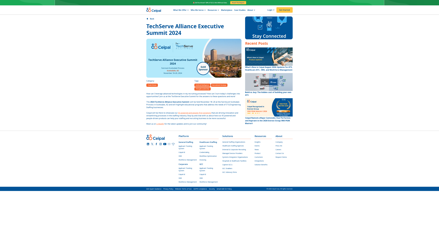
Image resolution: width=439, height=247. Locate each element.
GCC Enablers (227, 168)
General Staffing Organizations (233, 142)
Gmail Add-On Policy (224, 189)
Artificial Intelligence (202, 85)
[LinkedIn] (148, 144)
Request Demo (281, 157)
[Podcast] (173, 144)
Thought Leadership (202, 89)
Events (257, 146)
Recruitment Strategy (219, 85)
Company (279, 142)
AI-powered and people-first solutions (194, 113)
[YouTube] (164, 144)
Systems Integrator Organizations (235, 157)
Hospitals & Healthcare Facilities (234, 161)
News (257, 149)
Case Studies (240, 10)
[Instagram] (160, 144)
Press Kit (279, 146)
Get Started (284, 10)
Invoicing (202, 160)
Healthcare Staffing (208, 142)
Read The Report (238, 3)
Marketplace (226, 10)
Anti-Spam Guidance (153, 189)
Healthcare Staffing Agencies (233, 146)
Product (258, 153)
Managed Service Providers (232, 153)
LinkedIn (160, 124)
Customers (259, 157)
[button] (181, 10)
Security (212, 189)
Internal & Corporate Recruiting (234, 149)
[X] (152, 144)
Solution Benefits (261, 165)
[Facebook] (156, 144)
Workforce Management (188, 160)
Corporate (183, 164)
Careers (278, 149)
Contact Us (280, 153)
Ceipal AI (182, 152)
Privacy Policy (168, 189)
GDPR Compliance (200, 189)
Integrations (259, 161)
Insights (258, 142)
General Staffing (186, 142)
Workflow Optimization (208, 156)
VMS (180, 156)
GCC (201, 164)
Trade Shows (152, 85)
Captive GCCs (227, 165)
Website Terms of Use (183, 189)
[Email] (169, 144)
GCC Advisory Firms (229, 172)
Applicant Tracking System (185, 147)
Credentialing (204, 152)
